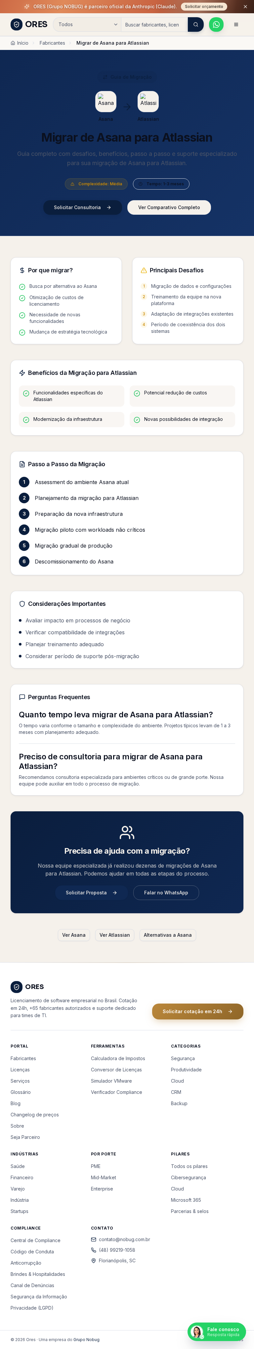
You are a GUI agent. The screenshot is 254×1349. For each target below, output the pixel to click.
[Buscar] (196, 24)
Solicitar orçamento (204, 6)
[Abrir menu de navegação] (236, 24)
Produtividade (186, 1069)
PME (96, 1166)
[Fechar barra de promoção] (245, 7)
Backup (179, 1103)
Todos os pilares (189, 1166)
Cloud (177, 1081)
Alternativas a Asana (168, 935)
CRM (176, 1092)
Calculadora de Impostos (118, 1058)
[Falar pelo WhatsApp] (216, 24)
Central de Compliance (36, 1240)
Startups (19, 1211)
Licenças (20, 1069)
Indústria (20, 1200)
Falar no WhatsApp (166, 892)
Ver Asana (74, 935)
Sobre (17, 1126)
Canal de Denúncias (32, 1285)
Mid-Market (103, 1177)
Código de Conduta (32, 1251)
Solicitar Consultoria (77, 207)
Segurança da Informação (39, 1296)
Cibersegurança (188, 1177)
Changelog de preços (35, 1114)
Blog (16, 1103)
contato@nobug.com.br (124, 1239)
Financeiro (22, 1177)
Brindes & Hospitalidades (38, 1274)
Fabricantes (52, 43)
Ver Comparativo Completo (169, 207)
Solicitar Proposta (86, 892)
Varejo (18, 1189)
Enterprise (102, 1189)
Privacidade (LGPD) (32, 1308)
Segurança (183, 1058)
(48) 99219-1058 (117, 1250)
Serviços (20, 1081)
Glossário (21, 1092)
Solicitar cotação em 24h (192, 1011)
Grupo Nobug (86, 1339)
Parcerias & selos (190, 1211)
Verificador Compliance (116, 1092)
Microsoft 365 (186, 1200)
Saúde (18, 1166)
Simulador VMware (111, 1081)
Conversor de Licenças (116, 1069)
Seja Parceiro (25, 1137)
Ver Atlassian (115, 935)
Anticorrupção (26, 1263)
